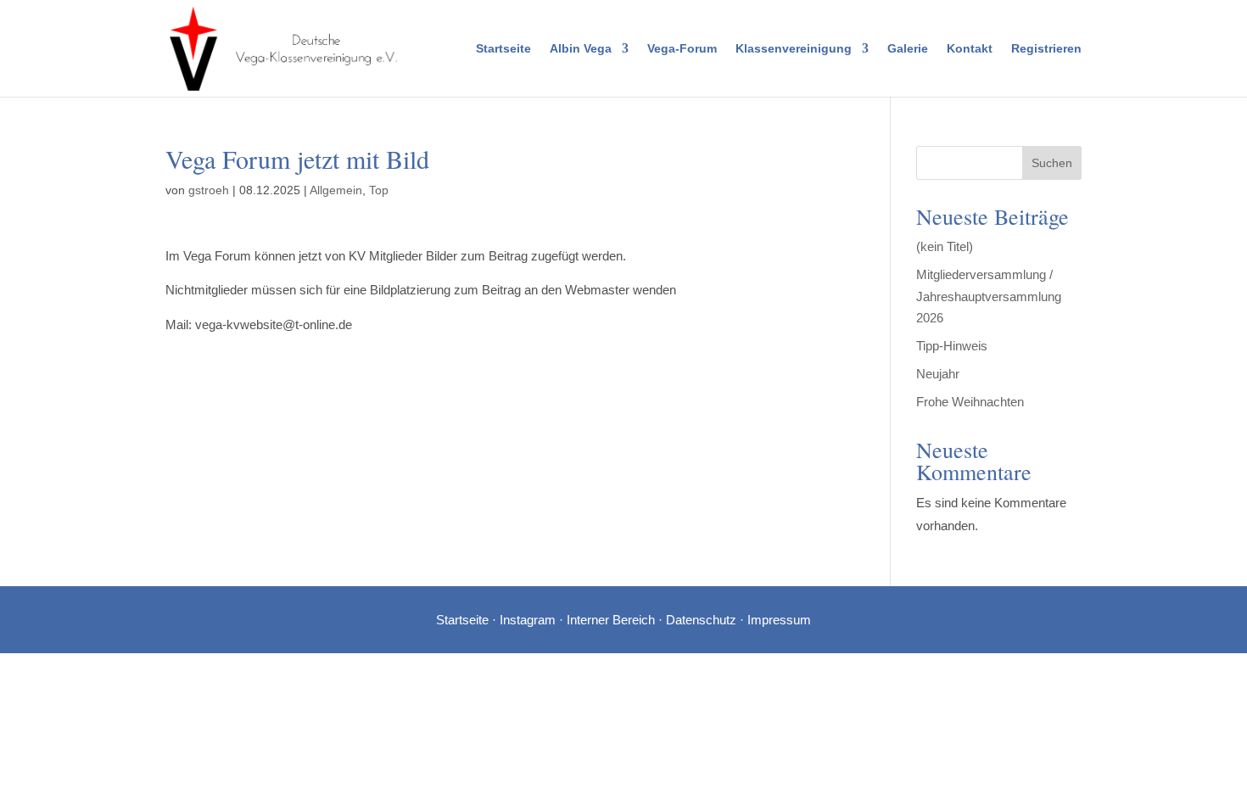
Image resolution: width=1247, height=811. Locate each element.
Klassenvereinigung (793, 48)
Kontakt (970, 48)
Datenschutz (701, 619)
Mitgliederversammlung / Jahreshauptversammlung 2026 (988, 296)
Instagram (528, 619)
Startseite (503, 48)
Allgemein (336, 190)
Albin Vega (581, 48)
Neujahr (937, 373)
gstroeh (208, 190)
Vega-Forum (682, 48)
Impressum (779, 619)
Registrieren (1046, 48)
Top (379, 190)
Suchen (1052, 163)
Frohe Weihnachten (970, 401)
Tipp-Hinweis (951, 345)
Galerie (907, 48)
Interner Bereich (611, 619)
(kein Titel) (944, 246)
